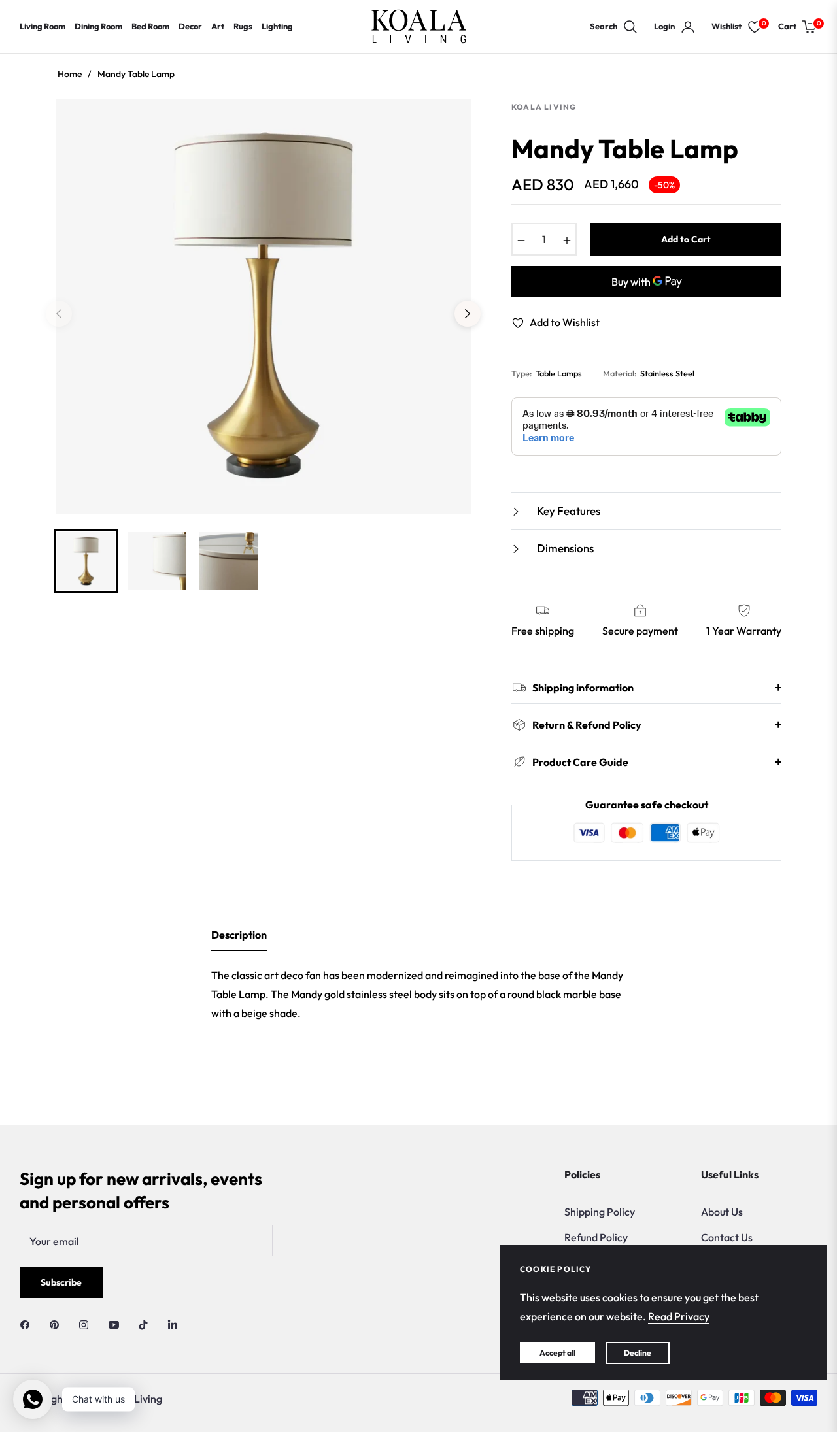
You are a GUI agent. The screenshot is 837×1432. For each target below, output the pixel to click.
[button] (614, 26)
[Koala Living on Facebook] (28, 1323)
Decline (637, 1352)
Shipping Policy (599, 1211)
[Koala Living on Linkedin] (172, 1323)
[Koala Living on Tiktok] (146, 1323)
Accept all (557, 1352)
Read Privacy (678, 1316)
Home (70, 74)
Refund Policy (596, 1237)
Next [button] (467, 314)
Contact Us (727, 1237)
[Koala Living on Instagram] (86, 1323)
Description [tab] (239, 935)
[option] (263, 306)
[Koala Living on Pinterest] (57, 1323)
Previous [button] (59, 314)
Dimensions (564, 548)
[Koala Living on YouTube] (117, 1323)
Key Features (567, 511)
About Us (722, 1211)
